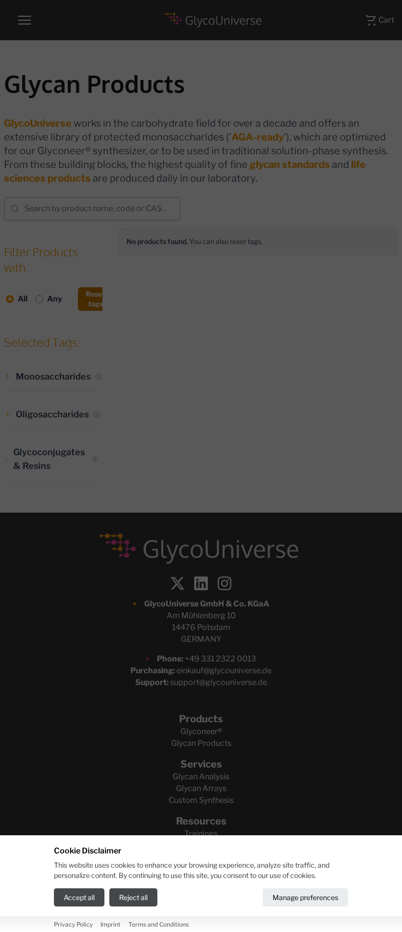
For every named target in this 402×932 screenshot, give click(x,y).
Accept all (79, 897)
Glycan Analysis (201, 776)
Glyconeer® (201, 731)
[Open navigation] (24, 20)
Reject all (133, 897)
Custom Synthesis (201, 800)
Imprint (110, 924)
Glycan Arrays (201, 788)
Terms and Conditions (158, 924)
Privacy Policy (73, 924)
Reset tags (95, 299)
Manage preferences (305, 897)
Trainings (201, 833)
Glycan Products (201, 743)
